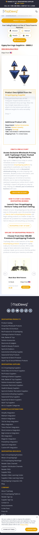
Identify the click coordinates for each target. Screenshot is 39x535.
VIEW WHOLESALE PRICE (9, 49)
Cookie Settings (8, 529)
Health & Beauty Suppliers (10, 388)
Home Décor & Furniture (9, 329)
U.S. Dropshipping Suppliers (11, 368)
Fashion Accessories (22, 125)
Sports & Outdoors (7, 349)
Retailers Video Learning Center (12, 475)
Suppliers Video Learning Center (12, 478)
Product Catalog (6, 323)
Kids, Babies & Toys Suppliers (11, 379)
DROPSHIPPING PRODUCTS (11, 15)
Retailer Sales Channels (9, 464)
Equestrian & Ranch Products (11, 358)
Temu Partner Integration (10, 427)
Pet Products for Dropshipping (11, 332)
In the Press (5, 508)
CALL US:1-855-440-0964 (12, 6)
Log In (3, 514)
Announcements (7, 506)
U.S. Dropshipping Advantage (11, 461)
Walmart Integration (8, 416)
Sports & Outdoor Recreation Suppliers (14, 391)
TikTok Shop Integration (9, 421)
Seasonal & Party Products (10, 355)
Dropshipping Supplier (15, 95)
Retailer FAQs (6, 469)
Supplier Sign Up (7, 500)
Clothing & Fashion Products (11, 334)
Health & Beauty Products (10, 346)
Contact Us (5, 503)
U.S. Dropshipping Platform (10, 494)
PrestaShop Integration (9, 442)
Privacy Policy (24, 524)
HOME (2, 15)
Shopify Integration (8, 413)
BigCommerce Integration (10, 433)
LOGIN (33, 6)
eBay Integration (7, 424)
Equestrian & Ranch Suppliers (11, 400)
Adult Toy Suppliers (8, 403)
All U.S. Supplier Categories (10, 406)
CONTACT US (25, 6)
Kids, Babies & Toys (8, 337)
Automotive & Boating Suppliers (12, 394)
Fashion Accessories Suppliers (11, 382)
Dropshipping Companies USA (11, 481)
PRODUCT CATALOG (19, 20)
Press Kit (4, 511)
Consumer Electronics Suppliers (12, 385)
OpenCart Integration (8, 445)
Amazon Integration (8, 419)
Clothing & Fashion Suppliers (11, 377)
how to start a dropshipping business (18, 214)
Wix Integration (6, 436)
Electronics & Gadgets (8, 343)
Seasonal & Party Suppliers (10, 397)
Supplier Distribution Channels (11, 466)
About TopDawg (7, 491)
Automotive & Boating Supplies (12, 352)
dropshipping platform (22, 165)
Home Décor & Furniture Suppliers (13, 371)
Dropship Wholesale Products (11, 326)
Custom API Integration (9, 448)
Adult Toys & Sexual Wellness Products (14, 361)
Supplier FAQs (6, 472)
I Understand (31, 529)
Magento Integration (8, 439)
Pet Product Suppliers (8, 374)
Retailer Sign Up (6, 497)
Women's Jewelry (17, 127)
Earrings (15, 129)
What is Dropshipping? (9, 458)
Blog (3, 484)
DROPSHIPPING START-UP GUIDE (20, 226)
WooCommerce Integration (10, 430)
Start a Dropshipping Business (11, 455)
